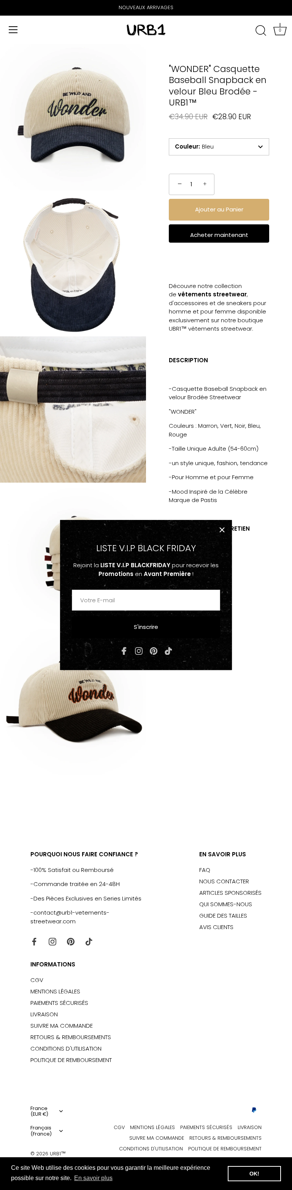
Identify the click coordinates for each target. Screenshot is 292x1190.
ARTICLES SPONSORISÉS (230, 893)
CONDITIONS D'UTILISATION (66, 1048)
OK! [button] (254, 1174)
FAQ (204, 870)
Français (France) (41, 1131)
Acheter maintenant (219, 235)
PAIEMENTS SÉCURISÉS (59, 1003)
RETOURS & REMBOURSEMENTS (70, 1037)
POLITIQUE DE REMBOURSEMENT (71, 1060)
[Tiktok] (168, 651)
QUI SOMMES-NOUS (225, 904)
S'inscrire (146, 627)
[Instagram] (139, 651)
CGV (36, 980)
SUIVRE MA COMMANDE (61, 1026)
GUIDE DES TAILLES (223, 916)
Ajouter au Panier (219, 209)
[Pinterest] (153, 651)
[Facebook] (124, 651)
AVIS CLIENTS (216, 927)
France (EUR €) (39, 1111)
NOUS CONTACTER (224, 881)
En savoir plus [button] (93, 1178)
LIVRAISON (44, 1014)
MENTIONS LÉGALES (55, 991)
